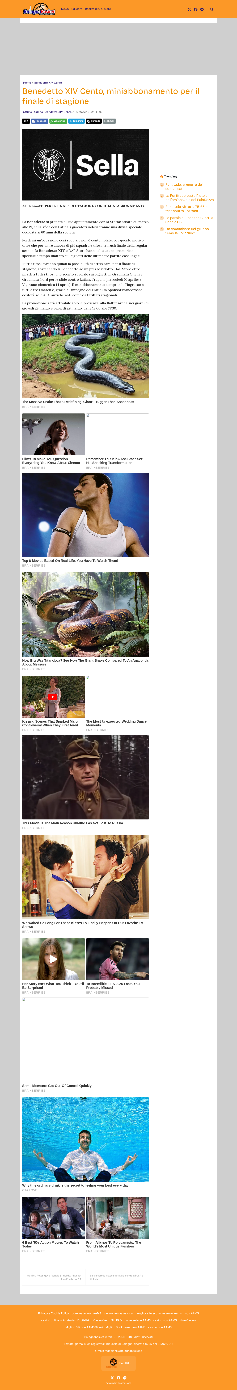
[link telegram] (202, 9)
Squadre (76, 9)
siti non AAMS (189, 1313)
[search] (212, 9)
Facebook (41, 121)
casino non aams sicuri (119, 1313)
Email (111, 121)
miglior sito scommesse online (157, 1313)
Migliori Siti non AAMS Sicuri (84, 1327)
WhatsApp (59, 121)
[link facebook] (196, 9)
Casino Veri (100, 1320)
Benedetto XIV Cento (48, 82)
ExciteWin (84, 1320)
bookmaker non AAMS (86, 1313)
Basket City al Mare (98, 9)
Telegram (78, 121)
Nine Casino (188, 1320)
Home (27, 82)
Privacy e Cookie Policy (53, 1313)
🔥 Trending (168, 176)
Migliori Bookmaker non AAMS (125, 1327)
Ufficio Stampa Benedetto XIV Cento (47, 112)
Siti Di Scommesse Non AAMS (131, 1320)
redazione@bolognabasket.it (123, 1351)
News (65, 9)
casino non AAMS (165, 1320)
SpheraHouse (124, 1383)
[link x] (189, 9)
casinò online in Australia (58, 1320)
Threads (95, 121)
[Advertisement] (118, 49)
